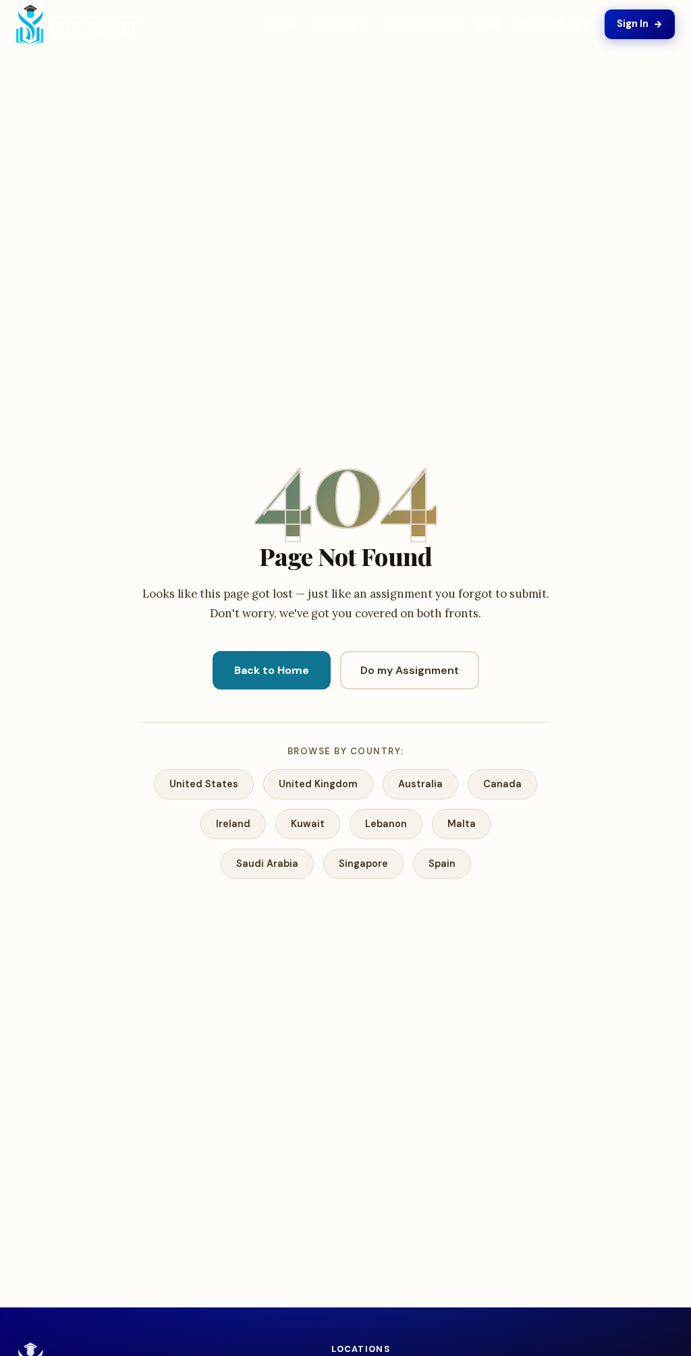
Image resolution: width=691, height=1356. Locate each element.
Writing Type (417, 24)
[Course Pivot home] (77, 25)
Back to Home (271, 670)
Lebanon (386, 824)
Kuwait (308, 824)
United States (203, 784)
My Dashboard (553, 23)
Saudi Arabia (267, 863)
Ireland (233, 824)
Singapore (363, 863)
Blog (488, 23)
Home (279, 23)
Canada (502, 784)
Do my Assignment (409, 670)
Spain (442, 863)
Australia (420, 784)
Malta (461, 824)
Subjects (334, 24)
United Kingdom (318, 784)
